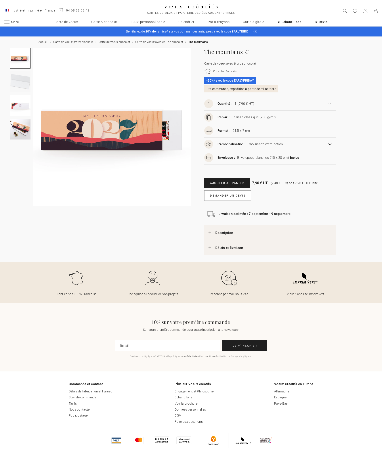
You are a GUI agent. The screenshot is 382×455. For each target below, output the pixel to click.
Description (224, 233)
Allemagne (281, 391)
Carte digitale (253, 22)
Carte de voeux (66, 22)
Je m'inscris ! (245, 345)
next (35, 129)
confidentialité (190, 356)
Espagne (280, 397)
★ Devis (321, 22)
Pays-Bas (281, 403)
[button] (255, 31)
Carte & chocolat (104, 22)
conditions (209, 356)
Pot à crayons (219, 22)
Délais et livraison (229, 248)
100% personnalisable (148, 22)
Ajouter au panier (227, 183)
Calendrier (186, 22)
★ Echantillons (289, 22)
